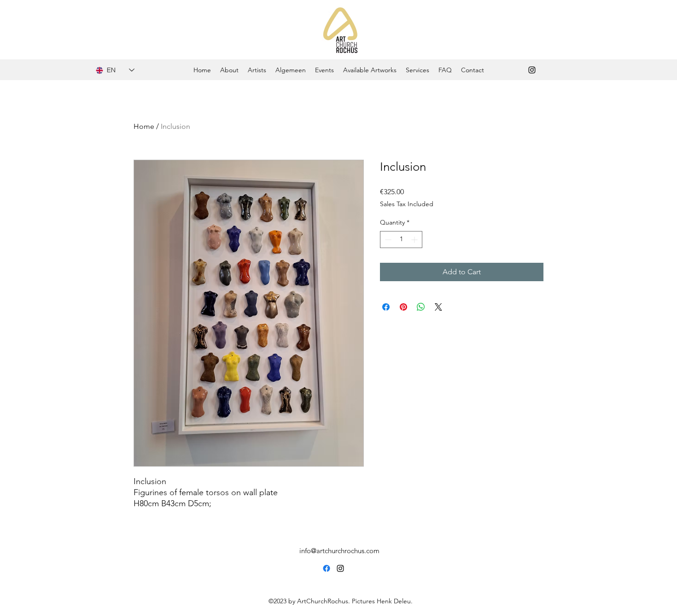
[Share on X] (438, 306)
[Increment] (415, 239)
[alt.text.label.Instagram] (532, 70)
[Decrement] (387, 239)
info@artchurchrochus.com (339, 550)
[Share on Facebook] (385, 306)
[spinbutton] (401, 239)
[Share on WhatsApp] (420, 306)
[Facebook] (326, 568)
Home (144, 126)
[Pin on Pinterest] (403, 306)
